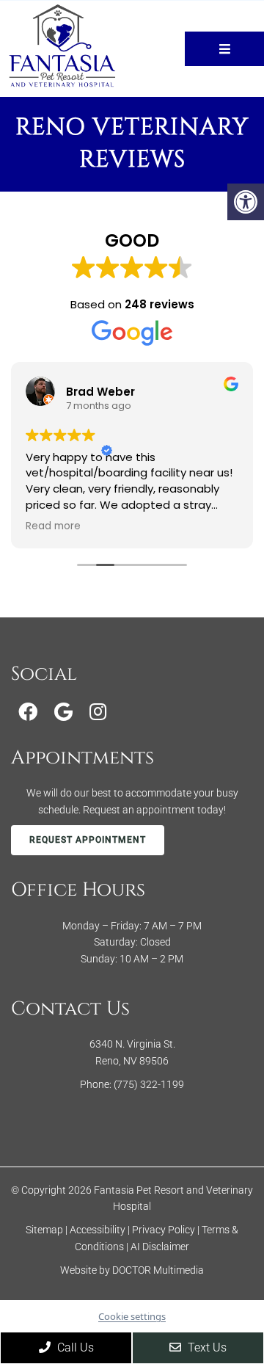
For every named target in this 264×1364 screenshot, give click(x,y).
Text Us (206, 1347)
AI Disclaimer (160, 1246)
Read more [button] (53, 526)
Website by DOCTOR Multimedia (132, 1270)
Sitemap (44, 1230)
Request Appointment (87, 840)
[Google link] (63, 712)
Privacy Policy (164, 1230)
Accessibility (97, 1230)
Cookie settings (132, 1316)
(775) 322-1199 (149, 1084)
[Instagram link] (98, 712)
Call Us (74, 1347)
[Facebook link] (28, 712)
